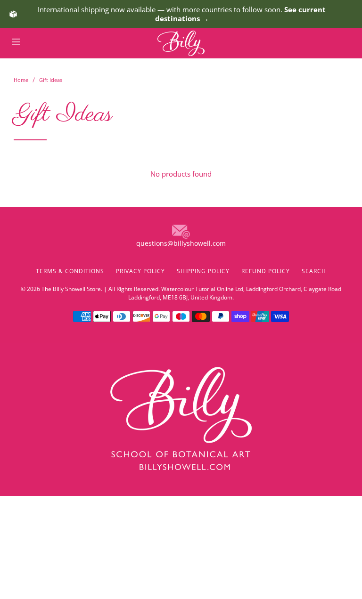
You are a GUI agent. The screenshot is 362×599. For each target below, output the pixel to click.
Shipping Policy (203, 271)
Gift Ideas (50, 79)
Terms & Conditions (70, 271)
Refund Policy (265, 271)
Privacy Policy (140, 271)
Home (21, 79)
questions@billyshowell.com (181, 243)
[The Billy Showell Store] (181, 43)
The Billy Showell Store (71, 288)
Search (314, 271)
